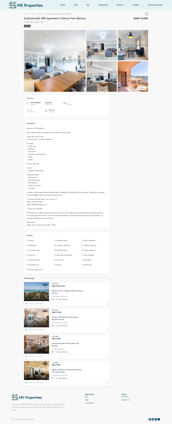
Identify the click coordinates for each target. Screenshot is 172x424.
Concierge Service (34, 250)
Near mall (32, 255)
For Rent (33, 14)
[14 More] (133, 76)
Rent (76, 5)
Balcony (31, 241)
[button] (146, 14)
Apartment (40, 14)
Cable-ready (32, 245)
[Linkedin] (153, 419)
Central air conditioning (63, 245)
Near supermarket (34, 260)
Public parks (87, 260)
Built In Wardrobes (89, 241)
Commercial (103, 5)
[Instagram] (156, 419)
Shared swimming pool (35, 270)
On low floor (60, 260)
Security (58, 265)
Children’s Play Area (90, 245)
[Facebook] (150, 419)
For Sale (45, 284)
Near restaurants (89, 255)
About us (120, 5)
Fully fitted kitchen (61, 250)
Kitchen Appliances (90, 250)
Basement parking (61, 241)
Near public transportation (64, 255)
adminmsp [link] (31, 303)
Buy (88, 5)
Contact (136, 5)
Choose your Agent (155, 5)
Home (62, 5)
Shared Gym (88, 265)
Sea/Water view (34, 265)
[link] (36, 291)
